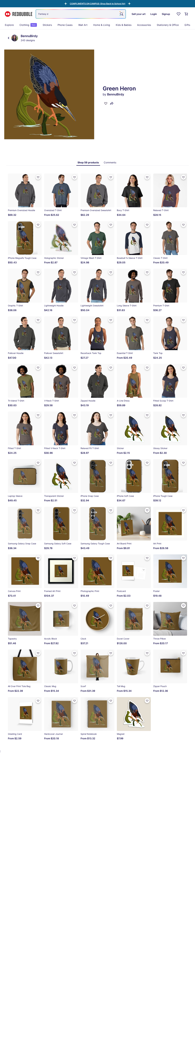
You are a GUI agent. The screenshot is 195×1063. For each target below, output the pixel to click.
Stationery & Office (168, 24)
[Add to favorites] (106, 103)
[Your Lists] (178, 14)
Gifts (187, 24)
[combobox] (81, 14)
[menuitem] (9, 25)
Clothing (28, 24)
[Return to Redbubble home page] (18, 14)
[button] (97, 3)
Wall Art (82, 24)
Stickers (47, 24)
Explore (9, 24)
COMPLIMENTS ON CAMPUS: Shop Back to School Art (97, 3)
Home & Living (101, 24)
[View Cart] (186, 14)
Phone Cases (65, 24)
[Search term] (121, 14)
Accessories (144, 24)
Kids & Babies (123, 24)
